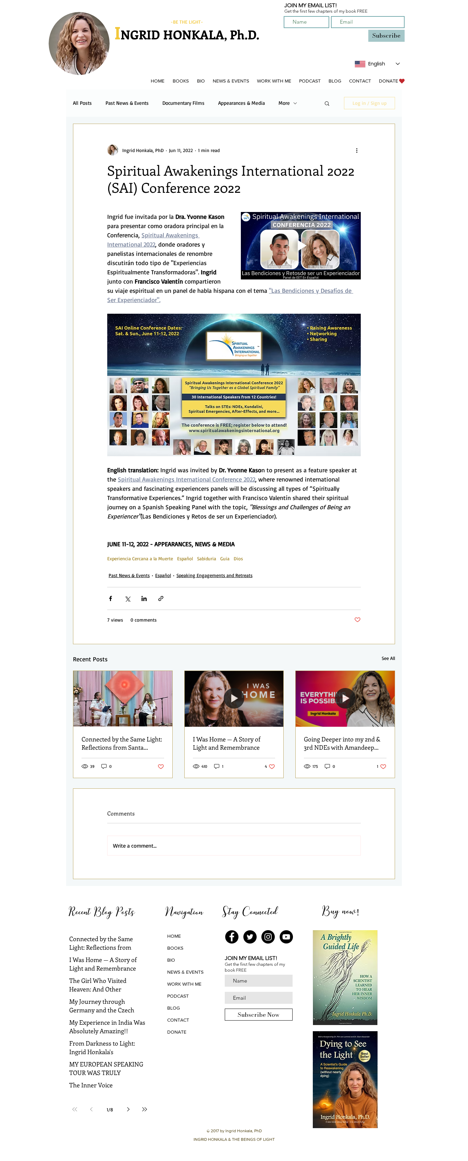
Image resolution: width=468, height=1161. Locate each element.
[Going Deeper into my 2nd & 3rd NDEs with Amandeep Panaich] (345, 698)
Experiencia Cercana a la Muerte (140, 558)
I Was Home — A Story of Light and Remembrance (226, 743)
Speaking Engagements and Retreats (214, 575)
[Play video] (301, 245)
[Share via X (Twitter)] (127, 598)
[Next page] (128, 1109)
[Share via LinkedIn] (144, 598)
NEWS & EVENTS (185, 972)
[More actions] (357, 150)
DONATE (176, 1032)
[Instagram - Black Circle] (268, 937)
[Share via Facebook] (110, 598)
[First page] (75, 1109)
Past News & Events (127, 103)
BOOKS (175, 948)
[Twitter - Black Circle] (250, 937)
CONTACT (178, 1020)
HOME (174, 936)
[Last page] (144, 1109)
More (284, 103)
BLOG (173, 1008)
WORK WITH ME (184, 984)
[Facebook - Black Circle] (231, 937)
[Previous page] (91, 1109)
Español (185, 558)
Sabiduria (206, 558)
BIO (171, 960)
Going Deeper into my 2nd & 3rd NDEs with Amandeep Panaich (342, 743)
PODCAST (178, 996)
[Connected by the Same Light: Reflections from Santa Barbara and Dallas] (122, 698)
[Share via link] (161, 598)
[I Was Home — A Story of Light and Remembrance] (234, 698)
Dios (238, 558)
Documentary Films (183, 103)
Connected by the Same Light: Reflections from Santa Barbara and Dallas (122, 743)
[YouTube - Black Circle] (286, 937)
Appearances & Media (241, 103)
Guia (225, 558)
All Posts (82, 103)
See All (388, 658)
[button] (180, 81)
